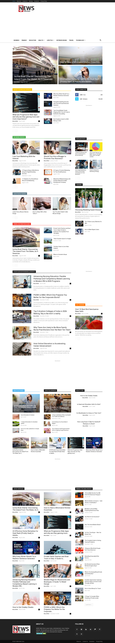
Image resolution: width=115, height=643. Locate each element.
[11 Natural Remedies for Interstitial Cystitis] (16, 423)
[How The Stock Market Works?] (79, 527)
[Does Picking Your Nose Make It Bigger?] (47, 423)
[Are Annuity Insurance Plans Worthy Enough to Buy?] (79, 566)
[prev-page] (14, 131)
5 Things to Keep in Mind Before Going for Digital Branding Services (30, 172)
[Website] (81, 634)
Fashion (15, 209)
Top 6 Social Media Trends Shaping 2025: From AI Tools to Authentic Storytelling (61, 112)
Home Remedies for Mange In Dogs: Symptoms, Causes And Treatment (57, 408)
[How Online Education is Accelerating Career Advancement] (22, 349)
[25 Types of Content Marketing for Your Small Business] (48, 172)
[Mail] (90, 629)
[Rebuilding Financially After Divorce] (79, 558)
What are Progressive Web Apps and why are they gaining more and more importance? (26, 117)
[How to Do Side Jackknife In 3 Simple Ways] (16, 430)
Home (14, 1)
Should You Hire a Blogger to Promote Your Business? (55, 157)
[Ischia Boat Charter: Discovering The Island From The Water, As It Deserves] (26, 237)
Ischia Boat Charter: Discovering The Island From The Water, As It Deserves (25, 251)
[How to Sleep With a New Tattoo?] (42, 203)
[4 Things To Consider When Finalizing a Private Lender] (79, 598)
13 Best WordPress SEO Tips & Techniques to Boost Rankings (81, 154)
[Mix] (95, 629)
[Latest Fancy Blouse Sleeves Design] (22, 203)
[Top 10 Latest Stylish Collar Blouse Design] (62, 203)
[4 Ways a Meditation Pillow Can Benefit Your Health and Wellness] (47, 416)
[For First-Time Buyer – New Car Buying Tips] (79, 534)
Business (16, 40)
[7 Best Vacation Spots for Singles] (48, 241)
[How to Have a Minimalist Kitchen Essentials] (39, 442)
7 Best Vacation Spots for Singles (62, 238)
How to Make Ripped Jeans (92, 229)
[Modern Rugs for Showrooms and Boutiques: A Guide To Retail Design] (57, 571)
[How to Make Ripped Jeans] (79, 231)
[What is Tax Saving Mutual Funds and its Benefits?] (79, 574)
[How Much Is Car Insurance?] (79, 519)
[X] (77, 634)
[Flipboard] (81, 629)
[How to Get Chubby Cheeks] (26, 598)
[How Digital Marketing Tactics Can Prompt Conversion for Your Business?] (81, 164)
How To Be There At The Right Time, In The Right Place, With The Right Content (95, 154)
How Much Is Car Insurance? (92, 516)
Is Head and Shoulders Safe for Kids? (89, 404)
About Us (19, 1)
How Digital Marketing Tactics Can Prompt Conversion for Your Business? (80, 172)
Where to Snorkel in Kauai (60, 254)
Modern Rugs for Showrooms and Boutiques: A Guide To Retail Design (57, 582)
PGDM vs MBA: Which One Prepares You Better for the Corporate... (54, 609)
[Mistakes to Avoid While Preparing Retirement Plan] (79, 511)
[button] (100, 40)
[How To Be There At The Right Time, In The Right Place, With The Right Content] (96, 146)
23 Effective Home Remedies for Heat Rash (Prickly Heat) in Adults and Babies (25, 407)
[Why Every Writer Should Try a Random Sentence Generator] (48, 96)
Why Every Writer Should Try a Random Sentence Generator (24, 557)
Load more (88, 604)
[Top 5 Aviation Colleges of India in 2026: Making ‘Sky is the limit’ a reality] (22, 316)
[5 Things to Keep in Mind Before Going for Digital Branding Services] (17, 172)
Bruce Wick (17, 82)
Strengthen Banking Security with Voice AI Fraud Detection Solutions (61, 103)
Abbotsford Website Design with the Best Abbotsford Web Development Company (61, 180)
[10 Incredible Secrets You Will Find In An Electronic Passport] (79, 495)
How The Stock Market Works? (93, 524)
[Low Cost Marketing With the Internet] (26, 147)
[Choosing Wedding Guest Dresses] (88, 198)
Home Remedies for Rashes (27, 415)
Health (40, 40)
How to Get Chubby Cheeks (88, 395)
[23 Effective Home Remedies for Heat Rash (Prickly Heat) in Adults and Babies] (26, 403)
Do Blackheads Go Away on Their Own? (89, 413)
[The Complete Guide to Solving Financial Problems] (79, 542)
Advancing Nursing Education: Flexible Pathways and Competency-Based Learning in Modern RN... (25, 583)
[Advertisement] (71, 8)
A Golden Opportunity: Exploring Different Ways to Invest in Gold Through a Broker (93, 581)
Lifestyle (50, 40)
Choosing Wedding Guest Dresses (88, 210)
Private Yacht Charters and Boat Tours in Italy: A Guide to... (56, 557)
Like (101, 94)
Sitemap (31, 1)
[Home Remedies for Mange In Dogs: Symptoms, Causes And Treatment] (57, 403)
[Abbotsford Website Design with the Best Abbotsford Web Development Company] (48, 181)
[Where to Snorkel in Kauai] (48, 256)
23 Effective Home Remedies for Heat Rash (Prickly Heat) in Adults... (57, 451)
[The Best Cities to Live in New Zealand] (48, 248)
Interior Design (61, 40)
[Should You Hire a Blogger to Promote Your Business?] (57, 147)
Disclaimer (36, 1)
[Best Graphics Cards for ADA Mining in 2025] (48, 121)
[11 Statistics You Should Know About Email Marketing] (17, 181)
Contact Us (25, 1)
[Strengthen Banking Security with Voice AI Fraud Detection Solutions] (48, 104)
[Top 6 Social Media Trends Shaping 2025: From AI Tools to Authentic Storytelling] (48, 112)
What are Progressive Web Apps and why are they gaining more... (75, 451)
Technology (80, 40)
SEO (14, 153)
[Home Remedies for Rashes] (16, 416)
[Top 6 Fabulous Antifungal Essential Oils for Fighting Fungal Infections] (47, 430)
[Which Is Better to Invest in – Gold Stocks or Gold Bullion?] (79, 503)
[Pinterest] (99, 629)
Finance (24, 40)
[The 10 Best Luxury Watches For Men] (79, 223)
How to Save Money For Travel (93, 588)
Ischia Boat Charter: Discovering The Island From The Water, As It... (20, 451)
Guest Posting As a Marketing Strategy (94, 170)
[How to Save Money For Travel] (79, 590)
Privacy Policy (44, 1)
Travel (71, 40)
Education (32, 40)
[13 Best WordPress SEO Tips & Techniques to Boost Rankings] (81, 146)
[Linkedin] (86, 629)
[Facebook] (77, 629)
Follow (100, 99)
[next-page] (16, 131)
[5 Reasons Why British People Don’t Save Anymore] (79, 550)
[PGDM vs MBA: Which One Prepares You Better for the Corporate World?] (22, 300)
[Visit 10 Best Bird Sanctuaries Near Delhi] (88, 322)
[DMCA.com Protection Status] (41, 634)
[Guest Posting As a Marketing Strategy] (96, 164)
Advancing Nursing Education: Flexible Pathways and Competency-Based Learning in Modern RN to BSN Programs (52, 278)
